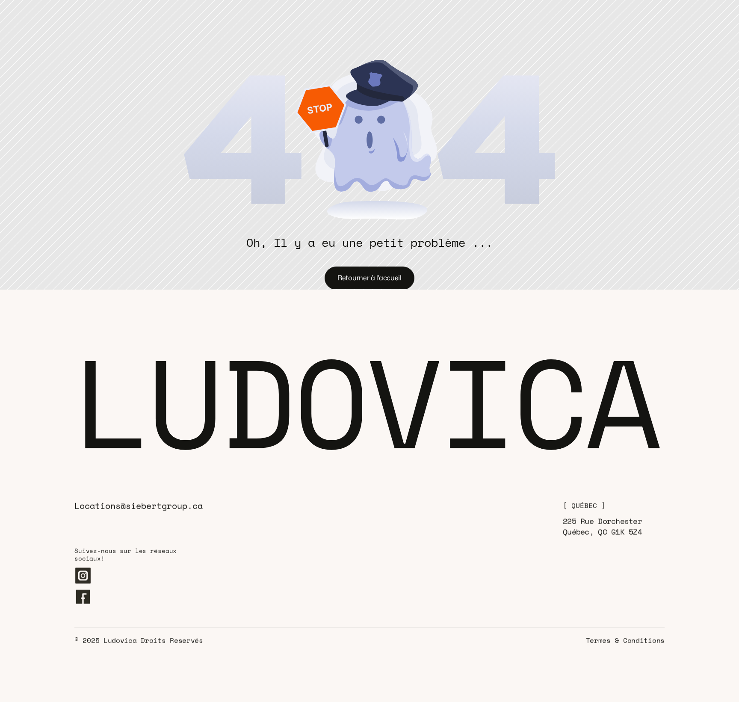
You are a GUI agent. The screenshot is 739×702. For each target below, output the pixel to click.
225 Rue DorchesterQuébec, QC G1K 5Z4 (602, 526)
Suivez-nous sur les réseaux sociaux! (127, 554)
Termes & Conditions (625, 640)
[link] (146, 15)
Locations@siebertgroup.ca (138, 506)
